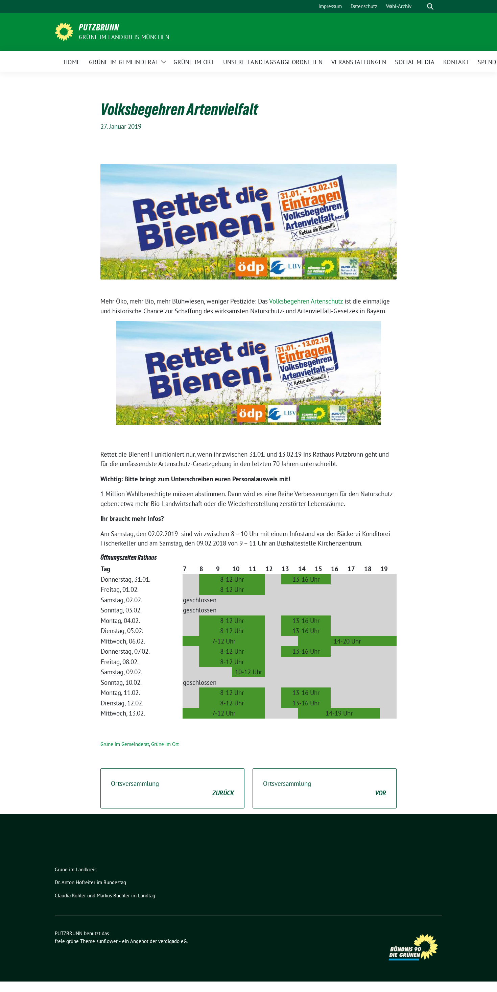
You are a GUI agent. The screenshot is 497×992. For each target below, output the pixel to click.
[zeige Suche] (430, 6)
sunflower (107, 941)
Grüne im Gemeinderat (124, 744)
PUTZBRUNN (99, 27)
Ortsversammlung (172, 788)
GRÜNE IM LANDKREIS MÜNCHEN (124, 37)
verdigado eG (172, 941)
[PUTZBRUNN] (64, 31)
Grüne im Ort (165, 744)
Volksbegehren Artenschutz (306, 301)
